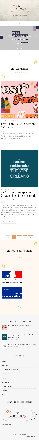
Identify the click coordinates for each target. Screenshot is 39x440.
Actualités (22, 33)
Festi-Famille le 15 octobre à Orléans (18, 125)
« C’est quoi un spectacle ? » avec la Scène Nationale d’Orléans (18, 195)
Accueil (16, 33)
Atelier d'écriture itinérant (10, 369)
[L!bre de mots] (19, 9)
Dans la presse (6, 386)
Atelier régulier (6, 374)
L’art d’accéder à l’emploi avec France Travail (19, 38)
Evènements (6, 395)
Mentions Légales (31, 436)
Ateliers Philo (6, 382)
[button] (3, 285)
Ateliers (4, 378)
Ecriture (4, 390)
